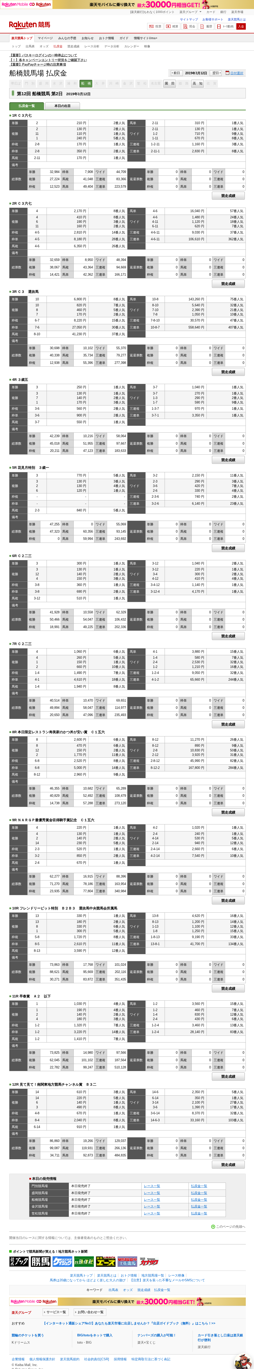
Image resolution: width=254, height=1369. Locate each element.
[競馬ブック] (19, 1261)
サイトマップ (189, 19)
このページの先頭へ (230, 1226)
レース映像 (176, 1275)
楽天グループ (189, 12)
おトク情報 (106, 38)
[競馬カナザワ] (149, 1261)
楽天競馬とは (237, 19)
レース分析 (91, 46)
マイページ (45, 38)
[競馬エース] (106, 1261)
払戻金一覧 (199, 1186)
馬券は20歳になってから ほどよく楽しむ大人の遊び (88, 1280)
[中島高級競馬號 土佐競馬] (127, 1261)
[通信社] (84, 1261)
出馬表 (30, 46)
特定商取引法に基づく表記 (150, 1359)
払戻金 (58, 46)
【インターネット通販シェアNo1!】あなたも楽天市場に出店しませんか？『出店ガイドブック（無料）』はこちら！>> (129, 1323)
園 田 (170, 83)
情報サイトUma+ (145, 38)
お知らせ (88, 38)
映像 (147, 46)
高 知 (197, 83)
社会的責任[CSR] (96, 1359)
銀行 (223, 12)
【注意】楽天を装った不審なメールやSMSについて (167, 1280)
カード (210, 12)
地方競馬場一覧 (152, 1275)
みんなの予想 (67, 38)
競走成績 (73, 46)
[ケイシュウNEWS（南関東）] (62, 1261)
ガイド (124, 38)
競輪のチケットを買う (28, 1335)
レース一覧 (152, 1186)
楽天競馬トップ (21, 38)
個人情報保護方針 (42, 1359)
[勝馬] (41, 1261)
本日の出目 (63, 106)
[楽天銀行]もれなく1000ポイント (152, 12)
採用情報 (120, 1359)
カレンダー (131, 46)
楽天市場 (237, 12)
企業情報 (18, 1359)
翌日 (215, 73)
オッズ (44, 46)
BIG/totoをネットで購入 (95, 1335)
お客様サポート (212, 19)
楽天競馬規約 (69, 1359)
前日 (177, 73)
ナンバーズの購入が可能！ (156, 1335)
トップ (16, 46)
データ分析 (111, 46)
